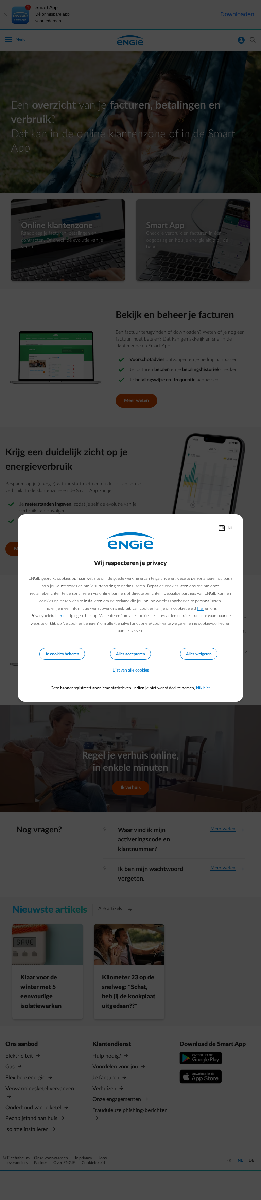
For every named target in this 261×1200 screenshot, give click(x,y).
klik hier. (203, 688)
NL (230, 528)
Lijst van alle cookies (130, 670)
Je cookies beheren (62, 654)
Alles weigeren (199, 654)
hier (200, 608)
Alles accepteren (130, 654)
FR (221, 528)
